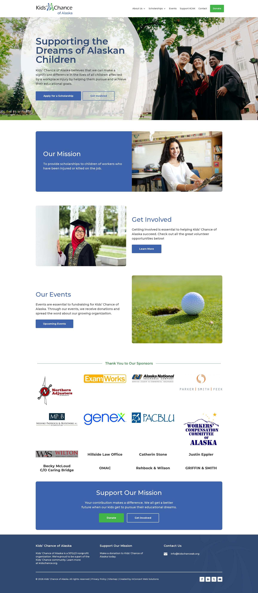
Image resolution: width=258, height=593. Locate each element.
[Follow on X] (214, 579)
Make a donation (110, 553)
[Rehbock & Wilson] (153, 471)
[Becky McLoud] (57, 471)
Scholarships (156, 8)
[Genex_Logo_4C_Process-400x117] (105, 424)
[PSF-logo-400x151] (201, 389)
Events (173, 8)
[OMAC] (105, 471)
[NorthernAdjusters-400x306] (57, 406)
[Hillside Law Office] (105, 457)
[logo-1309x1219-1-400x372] (201, 444)
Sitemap (112, 579)
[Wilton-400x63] (57, 456)
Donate (217, 8)
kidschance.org (48, 563)
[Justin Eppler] (201, 457)
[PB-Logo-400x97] (153, 422)
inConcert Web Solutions (145, 579)
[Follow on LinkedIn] (208, 579)
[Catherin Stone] (153, 457)
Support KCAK (187, 8)
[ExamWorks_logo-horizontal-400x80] (105, 382)
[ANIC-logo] (153, 381)
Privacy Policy (98, 579)
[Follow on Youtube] (220, 579)
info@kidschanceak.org (185, 553)
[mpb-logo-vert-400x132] (57, 425)
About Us (137, 8)
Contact (202, 8)
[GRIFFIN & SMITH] (201, 471)
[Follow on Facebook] (202, 579)
